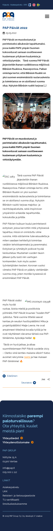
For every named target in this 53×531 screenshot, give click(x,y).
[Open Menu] (47, 16)
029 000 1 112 (10, 472)
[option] (34, 4)
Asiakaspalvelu (16, 5)
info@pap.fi (9, 468)
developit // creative (33, 516)
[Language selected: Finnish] (34, 5)
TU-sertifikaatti (11, 499)
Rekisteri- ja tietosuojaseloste (19, 495)
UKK (25, 5)
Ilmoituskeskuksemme (15, 503)
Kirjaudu (6, 5)
